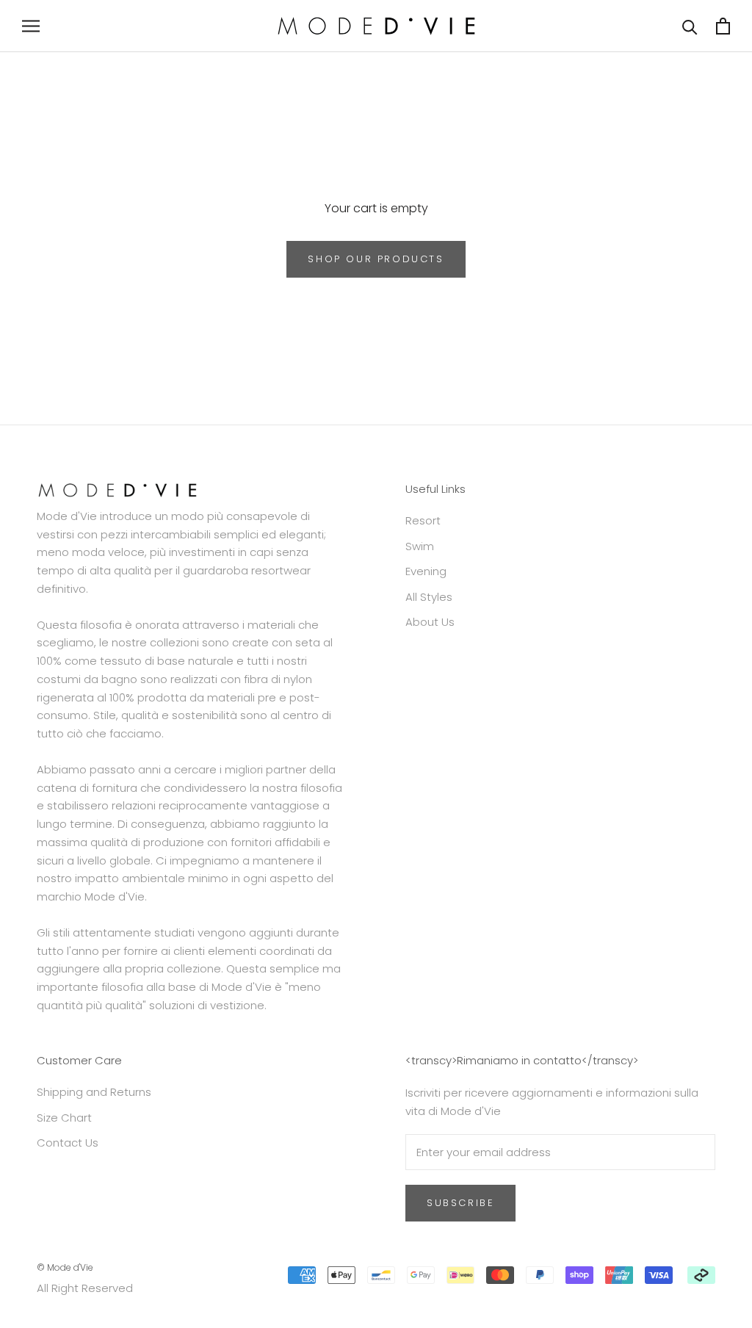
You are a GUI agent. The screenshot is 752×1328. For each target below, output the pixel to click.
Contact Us (67, 1142)
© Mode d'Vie (65, 1267)
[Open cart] (723, 26)
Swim (419, 546)
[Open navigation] (31, 26)
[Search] (690, 26)
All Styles (428, 597)
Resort (423, 520)
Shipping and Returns (94, 1092)
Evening (425, 571)
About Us (430, 621)
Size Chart (64, 1117)
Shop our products (376, 259)
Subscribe (460, 1203)
